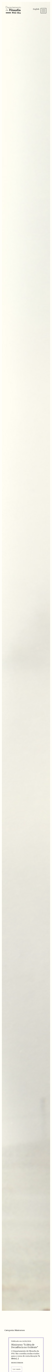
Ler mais (17, 1369)
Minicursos (17, 1363)
